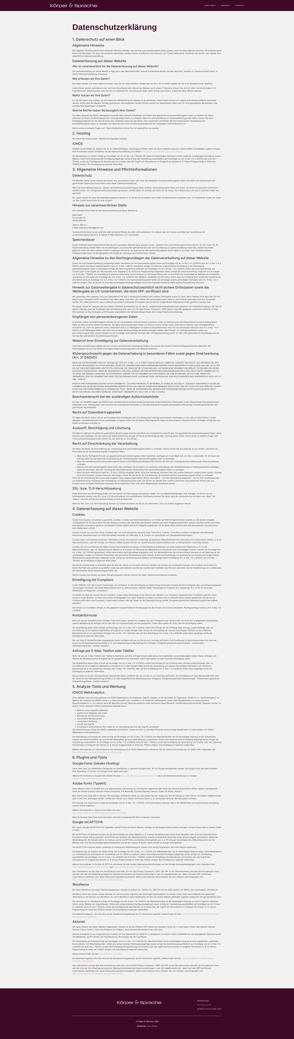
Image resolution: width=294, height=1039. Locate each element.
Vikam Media (152, 1026)
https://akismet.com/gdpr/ (110, 954)
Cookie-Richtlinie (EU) (209, 1009)
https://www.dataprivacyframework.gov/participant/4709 (97, 974)
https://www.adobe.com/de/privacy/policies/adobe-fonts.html (99, 813)
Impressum (203, 1001)
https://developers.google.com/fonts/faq (139, 776)
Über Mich (210, 5)
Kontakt (240, 5)
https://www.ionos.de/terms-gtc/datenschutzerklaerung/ (96, 752)
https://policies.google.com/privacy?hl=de (90, 778)
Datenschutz (204, 1005)
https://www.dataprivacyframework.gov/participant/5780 (97, 880)
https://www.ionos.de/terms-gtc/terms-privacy (162, 151)
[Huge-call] (78, 1001)
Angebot (225, 5)
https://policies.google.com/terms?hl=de (131, 867)
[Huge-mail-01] (73, 1001)
